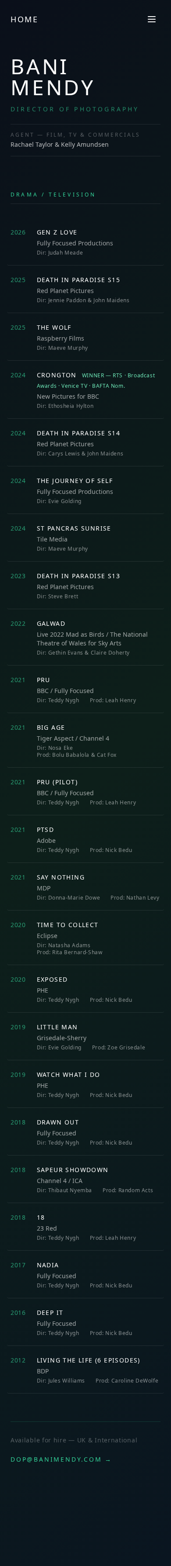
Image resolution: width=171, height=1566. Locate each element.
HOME (25, 19)
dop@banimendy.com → (61, 1459)
